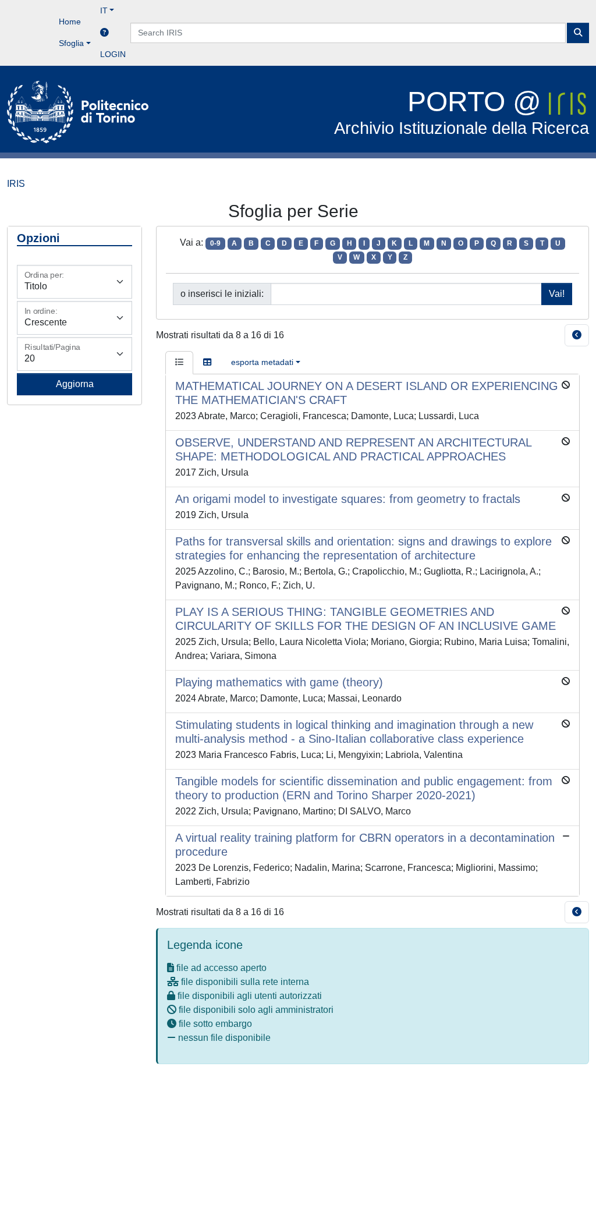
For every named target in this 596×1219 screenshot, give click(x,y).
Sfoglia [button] (71, 43)
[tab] (179, 362)
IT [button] (104, 10)
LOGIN (113, 54)
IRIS (16, 184)
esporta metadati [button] (262, 362)
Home (70, 21)
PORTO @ (461, 112)
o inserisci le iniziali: (222, 294)
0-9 (215, 243)
